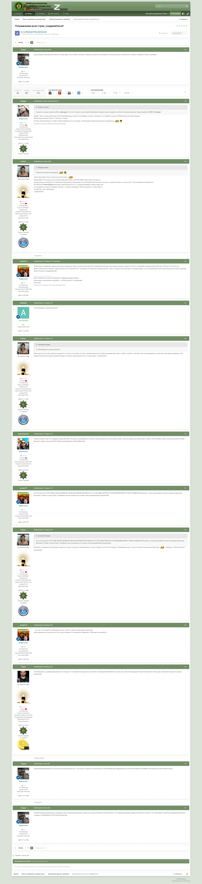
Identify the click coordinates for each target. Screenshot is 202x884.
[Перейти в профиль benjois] (50, 92)
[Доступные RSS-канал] (187, 874)
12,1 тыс (24, 707)
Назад (20, 42)
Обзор (29, 13)
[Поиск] (187, 6)
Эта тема (179, 6)
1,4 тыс (24, 455)
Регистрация (175, 13)
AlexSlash (23, 303)
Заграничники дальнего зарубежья (46, 34)
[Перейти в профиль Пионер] (59, 92)
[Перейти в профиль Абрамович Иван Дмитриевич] (17, 33)
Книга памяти (54, 13)
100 (24, 283)
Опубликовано (42, 49)
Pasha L (23, 161)
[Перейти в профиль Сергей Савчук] (23, 443)
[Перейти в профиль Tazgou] (23, 59)
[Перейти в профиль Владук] (69, 92)
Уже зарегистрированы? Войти (157, 13)
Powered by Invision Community (181, 881)
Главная (18, 13)
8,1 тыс (24, 123)
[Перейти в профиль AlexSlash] (23, 312)
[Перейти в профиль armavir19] (23, 271)
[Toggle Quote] (37, 107)
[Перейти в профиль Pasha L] (23, 171)
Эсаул (23, 667)
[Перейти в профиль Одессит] (78, 92)
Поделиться (164, 33)
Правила (42, 13)
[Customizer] (183, 14)
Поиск (67, 13)
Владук (23, 101)
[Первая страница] (15, 42)
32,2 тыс (24, 201)
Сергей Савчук (23, 434)
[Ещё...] (185, 49)
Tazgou (23, 49)
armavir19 (23, 261)
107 (24, 71)
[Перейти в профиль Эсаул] (23, 676)
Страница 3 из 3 (41, 42)
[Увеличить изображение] (117, 121)
